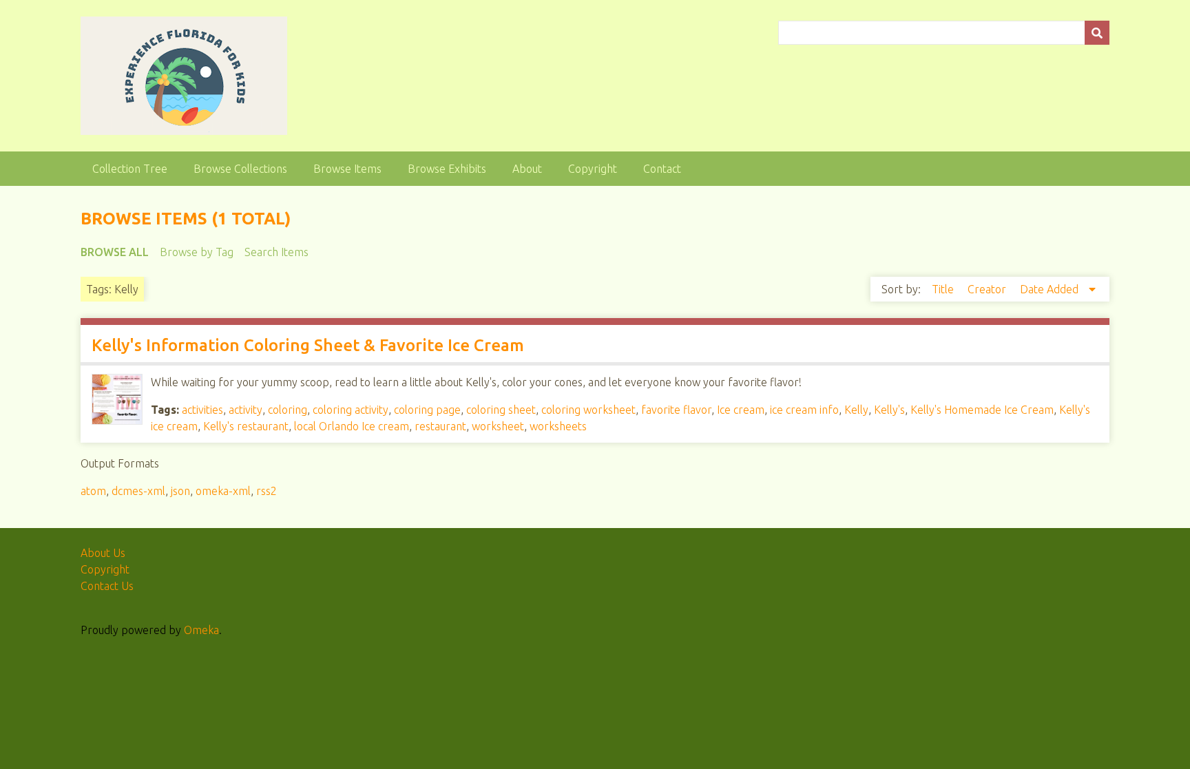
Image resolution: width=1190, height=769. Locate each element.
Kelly (856, 409)
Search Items (276, 252)
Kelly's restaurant (246, 426)
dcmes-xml (138, 491)
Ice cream (740, 409)
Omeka (201, 630)
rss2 (266, 491)
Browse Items (347, 168)
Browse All (115, 252)
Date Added (1050, 289)
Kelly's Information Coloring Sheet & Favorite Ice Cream (308, 345)
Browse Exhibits (447, 168)
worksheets (558, 426)
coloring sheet (501, 409)
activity (245, 409)
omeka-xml (223, 491)
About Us (103, 553)
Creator (988, 289)
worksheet (498, 426)
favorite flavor (676, 409)
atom (93, 491)
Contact (662, 168)
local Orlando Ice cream (351, 426)
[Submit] (1097, 33)
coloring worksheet (588, 409)
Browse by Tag (196, 252)
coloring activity (350, 409)
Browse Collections (240, 168)
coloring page (427, 409)
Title (944, 289)
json (180, 491)
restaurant (440, 426)
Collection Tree (129, 168)
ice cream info (804, 409)
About (527, 168)
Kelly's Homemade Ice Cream (982, 409)
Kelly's (889, 409)
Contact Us (107, 586)
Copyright (592, 168)
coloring (287, 409)
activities (202, 409)
